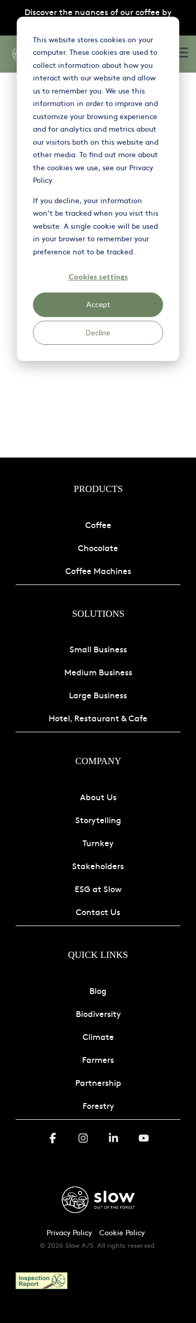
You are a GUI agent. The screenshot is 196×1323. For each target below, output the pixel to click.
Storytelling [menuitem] (98, 819)
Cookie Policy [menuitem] (122, 1232)
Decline (98, 332)
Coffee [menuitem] (98, 524)
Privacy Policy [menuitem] (69, 1232)
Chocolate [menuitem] (98, 547)
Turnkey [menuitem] (98, 842)
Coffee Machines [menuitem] (98, 570)
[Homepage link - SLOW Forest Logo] (98, 1215)
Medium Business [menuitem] (98, 671)
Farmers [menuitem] (98, 1059)
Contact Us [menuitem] (98, 911)
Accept (98, 304)
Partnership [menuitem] (98, 1082)
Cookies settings (98, 276)
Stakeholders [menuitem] (98, 865)
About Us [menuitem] (98, 796)
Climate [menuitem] (98, 1036)
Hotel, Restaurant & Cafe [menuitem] (98, 717)
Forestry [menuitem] (98, 1105)
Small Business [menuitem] (98, 648)
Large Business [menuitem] (98, 694)
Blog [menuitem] (98, 990)
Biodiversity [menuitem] (98, 1013)
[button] (181, 52)
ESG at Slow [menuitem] (98, 888)
